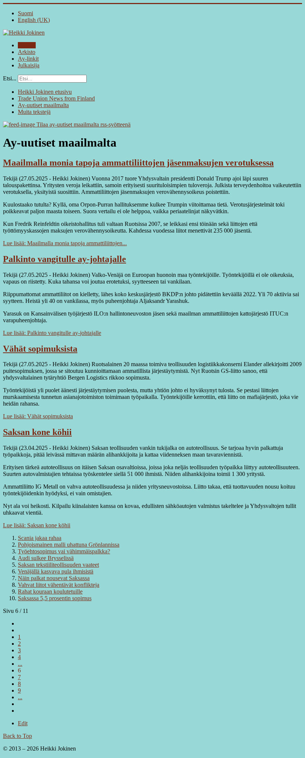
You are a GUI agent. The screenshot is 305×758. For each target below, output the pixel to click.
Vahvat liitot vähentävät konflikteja (58, 585)
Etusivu (27, 45)
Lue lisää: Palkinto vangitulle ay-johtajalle (52, 333)
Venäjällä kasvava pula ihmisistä (55, 571)
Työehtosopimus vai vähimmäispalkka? (64, 551)
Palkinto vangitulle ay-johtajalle (64, 259)
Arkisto (26, 52)
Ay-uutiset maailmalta (43, 105)
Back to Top (17, 736)
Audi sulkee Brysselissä (46, 558)
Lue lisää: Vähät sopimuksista (38, 416)
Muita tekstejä (34, 112)
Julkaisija (28, 65)
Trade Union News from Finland (56, 98)
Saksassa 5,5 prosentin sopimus (55, 598)
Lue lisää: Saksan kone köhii (36, 525)
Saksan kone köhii (37, 432)
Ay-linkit (28, 58)
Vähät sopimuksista (40, 349)
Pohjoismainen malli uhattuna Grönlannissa (68, 544)
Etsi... (9, 78)
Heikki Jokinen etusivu (45, 92)
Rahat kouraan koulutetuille (50, 591)
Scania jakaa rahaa (39, 538)
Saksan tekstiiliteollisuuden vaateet (58, 565)
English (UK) (34, 20)
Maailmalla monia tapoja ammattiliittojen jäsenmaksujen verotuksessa (138, 162)
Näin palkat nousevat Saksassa (54, 578)
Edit (23, 723)
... (20, 664)
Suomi (25, 13)
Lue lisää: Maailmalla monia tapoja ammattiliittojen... (65, 243)
